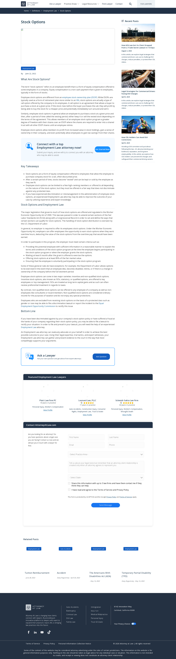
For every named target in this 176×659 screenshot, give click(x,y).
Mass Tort (94, 611)
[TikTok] (49, 632)
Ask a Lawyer (55, 4)
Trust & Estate (97, 622)
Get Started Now (102, 149)
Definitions (36, 11)
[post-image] (138, 34)
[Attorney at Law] (29, 3)
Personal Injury (97, 618)
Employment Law (50, 11)
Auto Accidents (65, 549)
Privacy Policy (111, 497)
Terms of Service (126, 497)
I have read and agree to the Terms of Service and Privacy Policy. (100, 490)
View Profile (47, 410)
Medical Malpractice (99, 614)
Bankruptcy (71, 611)
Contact (119, 4)
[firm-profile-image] (48, 392)
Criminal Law (71, 614)
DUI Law (69, 618)
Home (26, 11)
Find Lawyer (107, 4)
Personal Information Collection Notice (74, 644)
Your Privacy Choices (122, 624)
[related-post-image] (39, 560)
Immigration (96, 607)
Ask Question (101, 356)
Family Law (70, 622)
